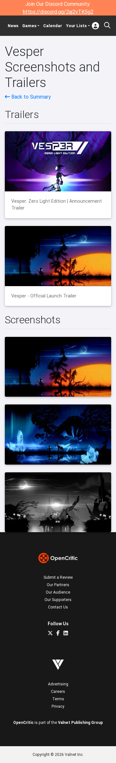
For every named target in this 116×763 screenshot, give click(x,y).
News (13, 25)
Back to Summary (30, 96)
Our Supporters (58, 599)
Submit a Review (58, 577)
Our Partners (58, 584)
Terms (58, 698)
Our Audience (58, 592)
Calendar (52, 25)
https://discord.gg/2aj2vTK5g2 (58, 11)
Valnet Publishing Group (80, 722)
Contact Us (58, 607)
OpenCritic (23, 722)
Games (29, 25)
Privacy (58, 706)
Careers (58, 691)
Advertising (58, 684)
